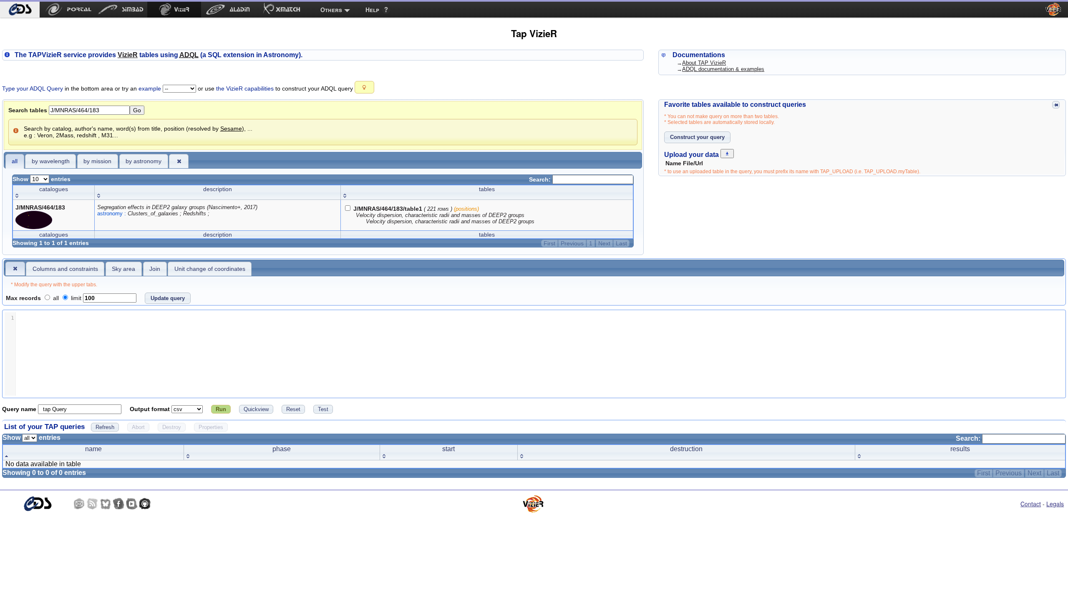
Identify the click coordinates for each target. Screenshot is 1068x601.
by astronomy (143, 161)
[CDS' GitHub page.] (145, 504)
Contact (1030, 504)
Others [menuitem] (331, 9)
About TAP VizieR (704, 63)
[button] (364, 87)
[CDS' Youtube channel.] (132, 504)
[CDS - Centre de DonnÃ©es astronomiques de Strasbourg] (37, 504)
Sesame (231, 128)
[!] (15, 268)
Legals (1055, 504)
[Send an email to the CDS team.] (79, 504)
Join (154, 268)
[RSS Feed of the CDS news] (92, 504)
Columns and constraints (65, 268)
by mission (97, 161)
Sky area (123, 268)
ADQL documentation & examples (723, 69)
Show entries (42, 179)
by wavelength (51, 161)
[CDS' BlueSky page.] (105, 504)
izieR (128, 54)
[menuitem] (20, 10)
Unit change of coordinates (209, 268)
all (15, 161)
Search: (540, 179)
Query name (20, 409)
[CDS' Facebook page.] (118, 504)
